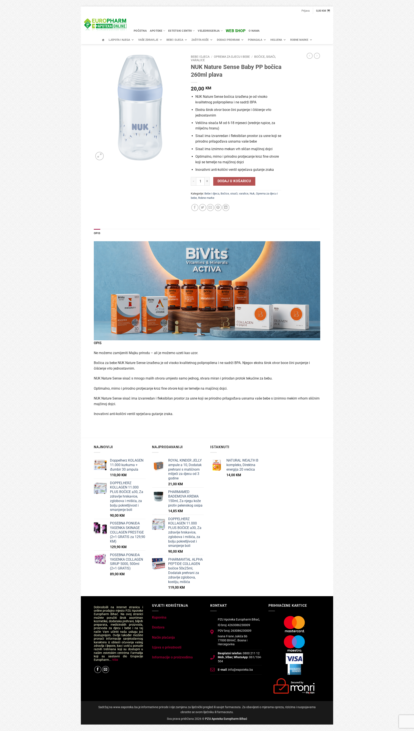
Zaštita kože (200, 39)
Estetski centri (180, 30)
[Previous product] (317, 56)
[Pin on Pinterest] (218, 207)
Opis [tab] (97, 233)
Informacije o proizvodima (172, 657)
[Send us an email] (105, 669)
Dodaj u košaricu (234, 181)
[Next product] (310, 56)
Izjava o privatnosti (166, 647)
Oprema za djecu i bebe (232, 56)
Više (115, 659)
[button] (305, 11)
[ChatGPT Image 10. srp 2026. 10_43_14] (207, 290)
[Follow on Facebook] (97, 669)
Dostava (158, 627)
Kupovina (159, 617)
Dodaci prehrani (228, 39)
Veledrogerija (209, 30)
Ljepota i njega (119, 39)
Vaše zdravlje (148, 39)
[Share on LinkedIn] (225, 207)
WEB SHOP (236, 30)
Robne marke (299, 39)
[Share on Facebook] (194, 207)
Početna (140, 30)
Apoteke (156, 30)
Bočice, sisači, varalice (234, 193)
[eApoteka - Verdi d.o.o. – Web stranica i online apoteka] (105, 25)
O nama (254, 30)
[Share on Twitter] (202, 207)
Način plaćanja (163, 637)
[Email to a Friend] (210, 207)
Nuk (252, 193)
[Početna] (103, 40)
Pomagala (255, 39)
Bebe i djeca (174, 39)
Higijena (276, 39)
